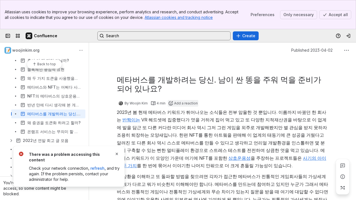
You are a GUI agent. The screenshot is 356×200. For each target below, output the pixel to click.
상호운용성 (239, 158)
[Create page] (342, 187)
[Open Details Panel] (342, 176)
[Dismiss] (116, 154)
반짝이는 (131, 119)
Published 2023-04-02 (312, 50)
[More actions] (81, 50)
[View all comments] (342, 165)
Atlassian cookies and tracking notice (179, 17)
